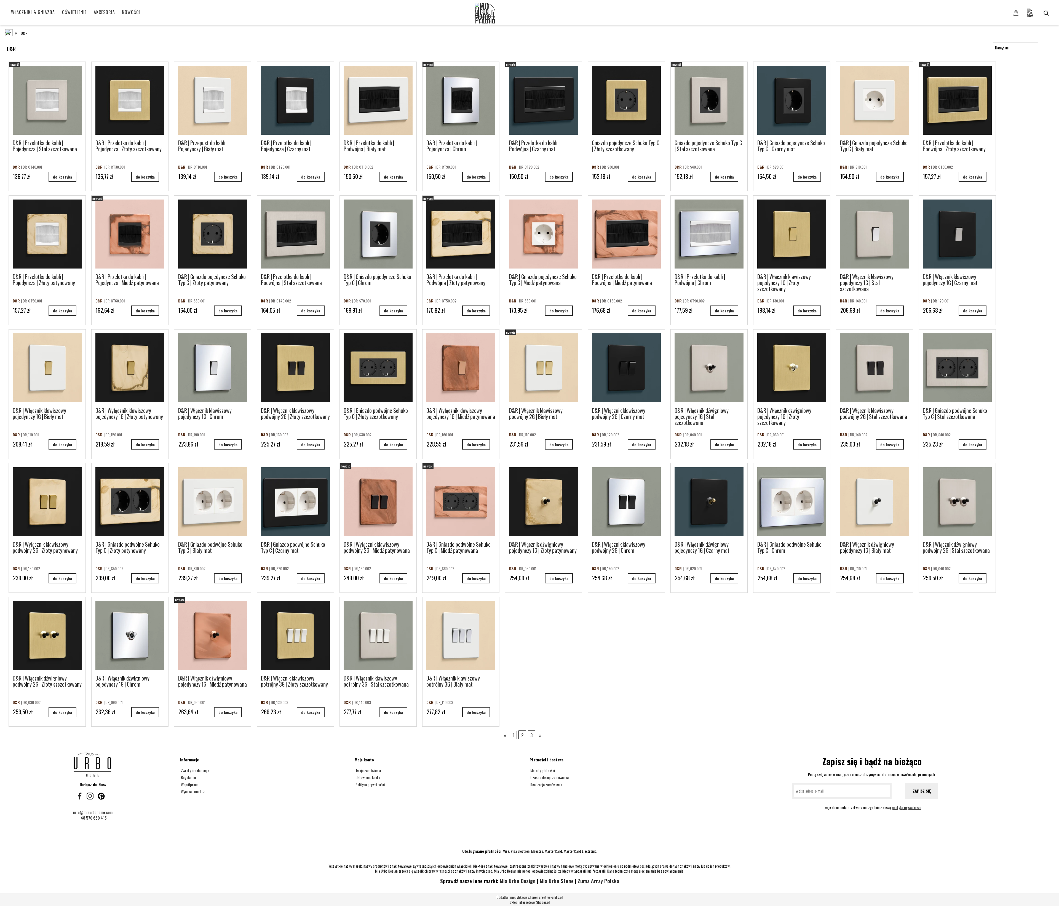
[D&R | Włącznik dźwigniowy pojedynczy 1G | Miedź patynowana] (212, 635)
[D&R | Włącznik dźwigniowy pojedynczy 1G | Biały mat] (874, 501)
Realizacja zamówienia (546, 784)
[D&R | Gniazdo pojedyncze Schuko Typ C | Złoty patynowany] (212, 234)
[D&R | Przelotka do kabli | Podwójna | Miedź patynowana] (626, 234)
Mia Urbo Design (518, 880)
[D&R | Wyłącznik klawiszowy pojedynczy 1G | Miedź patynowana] (460, 367)
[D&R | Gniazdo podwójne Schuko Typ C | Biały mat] (212, 501)
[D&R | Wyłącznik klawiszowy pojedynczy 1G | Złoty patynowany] (129, 367)
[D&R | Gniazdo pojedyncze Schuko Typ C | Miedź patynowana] (543, 234)
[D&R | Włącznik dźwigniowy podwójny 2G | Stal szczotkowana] (957, 501)
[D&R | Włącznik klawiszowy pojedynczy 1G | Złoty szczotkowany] (791, 234)
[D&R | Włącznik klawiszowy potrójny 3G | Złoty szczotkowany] (295, 635)
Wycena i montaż (192, 791)
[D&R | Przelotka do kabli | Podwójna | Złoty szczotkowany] (957, 100)
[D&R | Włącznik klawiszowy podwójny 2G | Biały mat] (543, 367)
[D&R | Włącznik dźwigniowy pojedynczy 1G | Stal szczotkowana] (709, 367)
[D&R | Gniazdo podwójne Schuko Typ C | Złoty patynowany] (129, 501)
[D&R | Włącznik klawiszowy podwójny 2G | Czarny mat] (626, 367)
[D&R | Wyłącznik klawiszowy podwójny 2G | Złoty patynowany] (47, 501)
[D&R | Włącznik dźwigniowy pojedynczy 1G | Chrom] (129, 635)
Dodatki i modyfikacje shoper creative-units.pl (529, 897)
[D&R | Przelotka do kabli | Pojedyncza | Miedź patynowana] (129, 234)
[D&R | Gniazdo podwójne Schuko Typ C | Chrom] (791, 501)
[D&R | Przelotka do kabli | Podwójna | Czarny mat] (543, 100)
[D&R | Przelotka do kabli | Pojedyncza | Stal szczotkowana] (47, 100)
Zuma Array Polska (598, 880)
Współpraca (189, 784)
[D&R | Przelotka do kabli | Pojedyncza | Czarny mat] (295, 100)
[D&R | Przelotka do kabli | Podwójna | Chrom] (709, 234)
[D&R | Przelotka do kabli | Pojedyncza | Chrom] (460, 100)
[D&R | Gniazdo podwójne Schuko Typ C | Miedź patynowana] (460, 501)
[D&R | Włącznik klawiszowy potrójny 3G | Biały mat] (460, 635)
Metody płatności (542, 770)
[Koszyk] (1016, 12)
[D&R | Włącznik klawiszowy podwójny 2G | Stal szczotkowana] (874, 367)
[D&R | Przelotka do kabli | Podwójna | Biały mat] (378, 100)
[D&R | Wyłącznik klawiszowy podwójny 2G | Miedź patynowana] (378, 501)
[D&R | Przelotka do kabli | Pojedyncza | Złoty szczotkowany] (129, 100)
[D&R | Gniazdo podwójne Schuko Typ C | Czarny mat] (295, 501)
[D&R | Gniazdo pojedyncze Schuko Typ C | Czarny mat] (791, 100)
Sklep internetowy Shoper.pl (529, 900)
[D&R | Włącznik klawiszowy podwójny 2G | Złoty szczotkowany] (295, 367)
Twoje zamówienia (368, 770)
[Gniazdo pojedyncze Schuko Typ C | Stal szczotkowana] (709, 100)
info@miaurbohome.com (93, 812)
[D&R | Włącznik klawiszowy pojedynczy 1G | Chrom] (212, 367)
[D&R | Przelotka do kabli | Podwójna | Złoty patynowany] (460, 234)
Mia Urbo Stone (557, 880)
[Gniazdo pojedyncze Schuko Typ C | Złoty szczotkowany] (626, 100)
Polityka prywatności (370, 784)
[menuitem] (33, 12)
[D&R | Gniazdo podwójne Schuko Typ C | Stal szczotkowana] (957, 367)
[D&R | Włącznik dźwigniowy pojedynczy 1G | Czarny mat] (709, 501)
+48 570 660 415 (93, 818)
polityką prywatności (906, 807)
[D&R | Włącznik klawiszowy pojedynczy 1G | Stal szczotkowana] (874, 234)
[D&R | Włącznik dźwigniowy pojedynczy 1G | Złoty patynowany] (543, 501)
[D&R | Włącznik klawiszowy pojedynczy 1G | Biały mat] (47, 367)
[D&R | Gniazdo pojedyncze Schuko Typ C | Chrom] (378, 234)
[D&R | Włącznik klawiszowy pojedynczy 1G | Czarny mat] (957, 234)
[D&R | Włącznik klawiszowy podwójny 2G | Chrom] (626, 501)
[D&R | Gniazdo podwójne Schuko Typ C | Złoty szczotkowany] (378, 367)
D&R (17, 167)
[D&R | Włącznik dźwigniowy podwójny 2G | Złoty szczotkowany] (47, 635)
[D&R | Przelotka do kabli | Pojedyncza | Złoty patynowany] (47, 234)
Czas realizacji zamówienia (549, 777)
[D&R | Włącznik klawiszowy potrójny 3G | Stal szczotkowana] (378, 635)
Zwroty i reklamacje (194, 770)
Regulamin (188, 777)
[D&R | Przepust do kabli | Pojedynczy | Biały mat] (212, 100)
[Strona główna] (545, 14)
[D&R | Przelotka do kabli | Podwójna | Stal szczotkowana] (295, 234)
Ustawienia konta (367, 777)
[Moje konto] (1039, 10)
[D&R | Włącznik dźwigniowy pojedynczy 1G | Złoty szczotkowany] (791, 367)
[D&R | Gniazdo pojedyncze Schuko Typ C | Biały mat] (874, 100)
